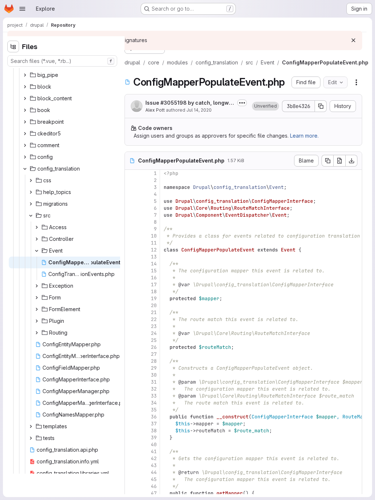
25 (154, 340)
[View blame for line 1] (131, 173)
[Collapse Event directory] (36, 250)
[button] (265, 106)
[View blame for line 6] (131, 208)
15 (154, 271)
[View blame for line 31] (131, 381)
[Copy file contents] (327, 161)
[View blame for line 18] (131, 291)
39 (154, 437)
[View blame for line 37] (131, 423)
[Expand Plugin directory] (36, 321)
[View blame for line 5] (131, 201)
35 (154, 410)
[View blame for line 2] (131, 180)
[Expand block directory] (25, 86)
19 (154, 298)
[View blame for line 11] (131, 242)
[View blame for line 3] (131, 187)
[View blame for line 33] (131, 395)
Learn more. (304, 136)
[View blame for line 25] (131, 340)
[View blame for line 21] (131, 312)
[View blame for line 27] (131, 354)
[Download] (351, 161)
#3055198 (173, 103)
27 (154, 354)
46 (154, 486)
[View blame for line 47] (131, 493)
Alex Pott (155, 110)
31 (154, 382)
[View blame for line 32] (131, 388)
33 (154, 396)
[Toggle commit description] (242, 103)
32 (154, 389)
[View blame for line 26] (131, 347)
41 (154, 451)
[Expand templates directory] (30, 426)
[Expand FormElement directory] (36, 309)
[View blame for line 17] (131, 284)
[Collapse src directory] (30, 215)
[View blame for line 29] (131, 368)
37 (154, 424)
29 (154, 368)
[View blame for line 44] (131, 472)
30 (154, 375)
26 (154, 347)
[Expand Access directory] (36, 227)
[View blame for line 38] (131, 430)
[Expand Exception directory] (36, 285)
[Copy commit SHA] (321, 106)
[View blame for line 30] (131, 375)
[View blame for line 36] (131, 416)
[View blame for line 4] (131, 194)
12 (154, 250)
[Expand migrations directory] (30, 203)
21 (154, 312)
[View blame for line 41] (131, 451)
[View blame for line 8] (131, 222)
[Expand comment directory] (25, 145)
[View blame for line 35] (131, 409)
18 (154, 291)
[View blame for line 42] (131, 458)
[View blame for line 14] (131, 263)
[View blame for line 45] (131, 479)
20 (154, 305)
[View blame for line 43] (131, 465)
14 (154, 264)
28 (154, 361)
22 (154, 319)
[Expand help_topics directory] (30, 192)
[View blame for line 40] (131, 444)
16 (154, 278)
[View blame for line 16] (131, 277)
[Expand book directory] (25, 110)
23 (154, 326)
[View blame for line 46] (131, 486)
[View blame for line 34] (131, 402)
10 (154, 236)
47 (154, 493)
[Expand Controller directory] (36, 239)
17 (154, 284)
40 (154, 444)
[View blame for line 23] (131, 326)
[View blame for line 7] (131, 215)
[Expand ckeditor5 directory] (25, 133)
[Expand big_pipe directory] (25, 75)
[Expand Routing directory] (36, 332)
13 (154, 257)
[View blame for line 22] (131, 319)
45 (154, 479)
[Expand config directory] (25, 157)
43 (154, 465)
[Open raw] (339, 161)
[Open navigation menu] (22, 9)
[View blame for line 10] (131, 235)
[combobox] (62, 61)
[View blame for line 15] (131, 270)
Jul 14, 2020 (199, 110)
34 (154, 403)
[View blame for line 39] (131, 437)
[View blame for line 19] (131, 298)
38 (154, 431)
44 (154, 472)
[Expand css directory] (30, 180)
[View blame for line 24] (131, 333)
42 (154, 458)
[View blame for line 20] (131, 305)
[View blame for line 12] (131, 249)
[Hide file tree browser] (13, 46)
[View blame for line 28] (131, 361)
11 (154, 243)
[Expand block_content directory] (25, 98)
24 (154, 333)
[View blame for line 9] (131, 228)
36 (154, 417)
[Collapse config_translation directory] (25, 168)
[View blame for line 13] (131, 256)
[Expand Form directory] (36, 297)
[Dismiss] (353, 40)
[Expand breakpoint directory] (25, 121)
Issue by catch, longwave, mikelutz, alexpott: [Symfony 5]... (188, 103)
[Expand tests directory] (30, 438)
